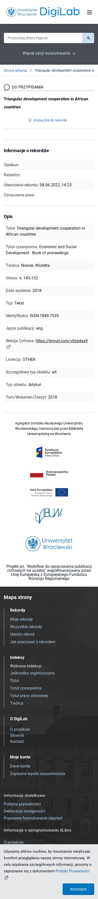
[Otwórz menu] (89, 12)
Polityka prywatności (22, 804)
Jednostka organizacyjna (32, 673)
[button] (88, 38)
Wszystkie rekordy (26, 626)
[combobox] (43, 38)
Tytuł (14, 680)
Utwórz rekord (22, 634)
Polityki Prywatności (73, 871)
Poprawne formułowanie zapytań (33, 818)
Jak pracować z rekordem (33, 641)
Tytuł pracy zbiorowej (29, 695)
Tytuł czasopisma (25, 688)
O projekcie (20, 729)
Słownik (17, 735)
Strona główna (15, 70)
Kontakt (17, 741)
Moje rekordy (21, 619)
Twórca (16, 703)
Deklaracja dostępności (24, 811)
